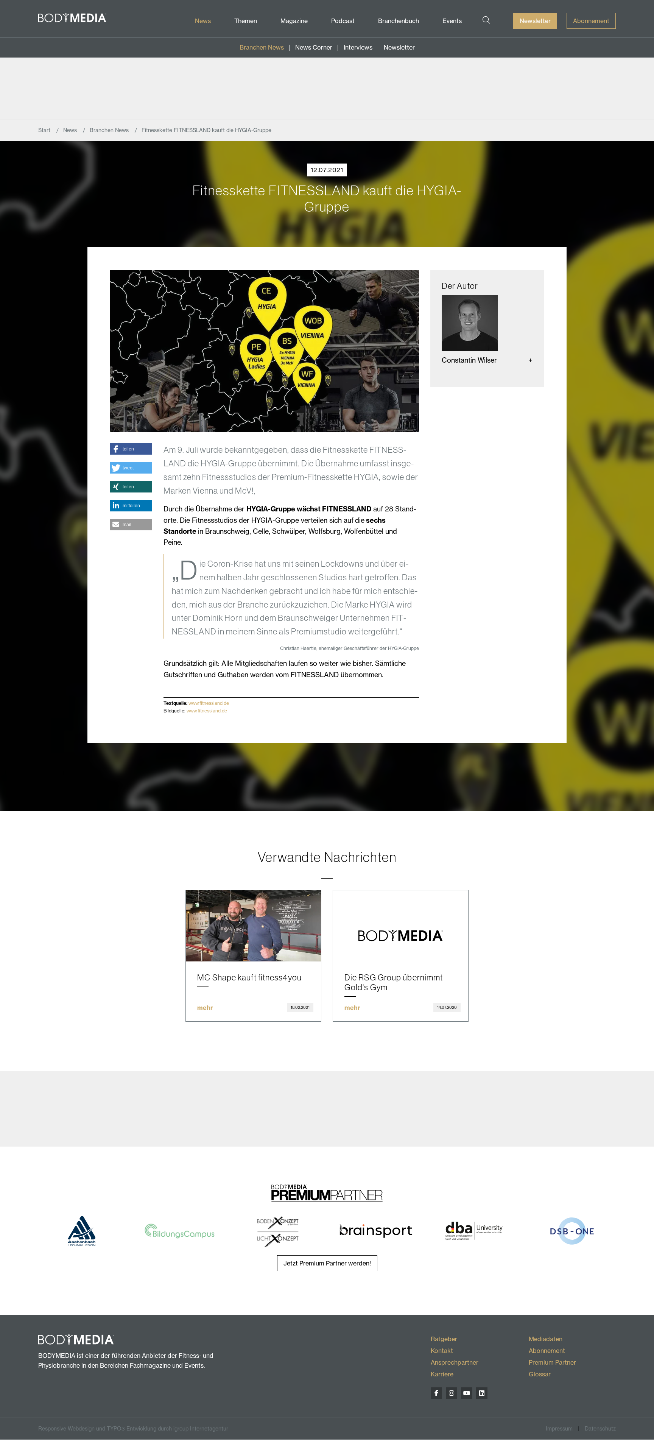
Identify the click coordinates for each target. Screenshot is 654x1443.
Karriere (442, 1374)
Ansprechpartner (454, 1362)
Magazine (294, 21)
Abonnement (591, 21)
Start (45, 130)
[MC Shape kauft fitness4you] (253, 925)
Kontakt (442, 1350)
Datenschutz (600, 1428)
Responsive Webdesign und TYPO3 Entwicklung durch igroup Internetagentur (133, 1428)
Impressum (559, 1428)
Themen (245, 21)
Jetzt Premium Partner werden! (327, 1263)
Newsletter (535, 21)
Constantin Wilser (469, 360)
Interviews (358, 47)
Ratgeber (444, 1339)
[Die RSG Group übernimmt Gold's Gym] (400, 925)
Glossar (540, 1374)
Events (452, 21)
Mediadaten (545, 1339)
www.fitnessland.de (208, 703)
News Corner (313, 47)
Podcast (343, 21)
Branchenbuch (398, 21)
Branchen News (262, 47)
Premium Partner (552, 1362)
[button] (131, 449)
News (203, 21)
